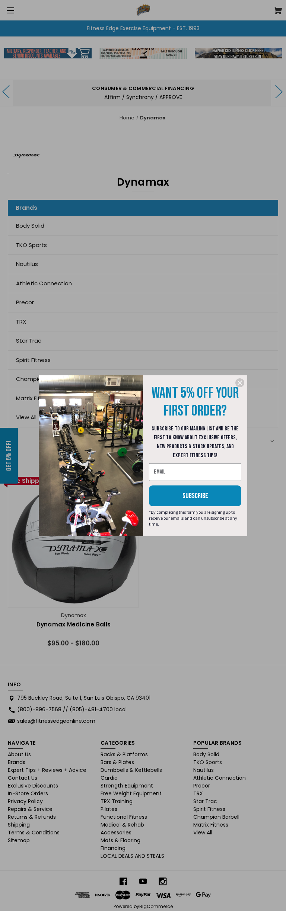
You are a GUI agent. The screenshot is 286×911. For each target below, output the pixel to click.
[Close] (239, 382)
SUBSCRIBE (195, 495)
